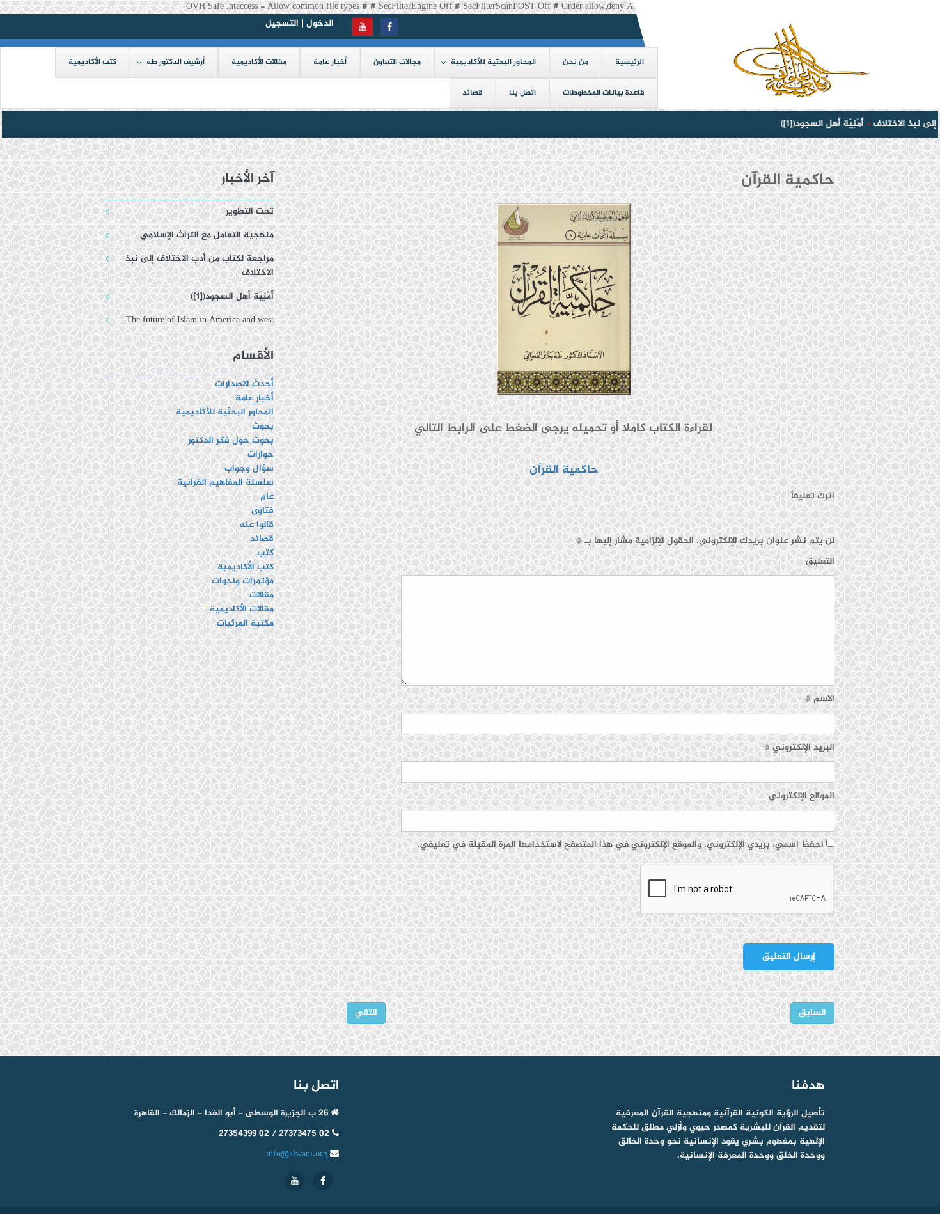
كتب (265, 553)
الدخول (320, 23)
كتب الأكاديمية (245, 567)
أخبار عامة (254, 398)
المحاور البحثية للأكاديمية (225, 412)
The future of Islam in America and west (200, 320)
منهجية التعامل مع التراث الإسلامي (207, 235)
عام (267, 496)
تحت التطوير (250, 211)
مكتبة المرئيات (245, 623)
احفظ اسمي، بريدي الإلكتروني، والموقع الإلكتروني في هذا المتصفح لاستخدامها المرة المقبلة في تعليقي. (621, 845)
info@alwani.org (296, 1154)
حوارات (260, 454)
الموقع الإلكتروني (801, 796)
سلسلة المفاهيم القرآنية (225, 482)
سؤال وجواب (249, 468)
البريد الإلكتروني (799, 748)
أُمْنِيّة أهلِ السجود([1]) (814, 123)
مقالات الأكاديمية (242, 609)
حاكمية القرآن (563, 470)
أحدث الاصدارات (244, 384)
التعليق (820, 562)
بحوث (263, 426)
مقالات (261, 595)
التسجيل (282, 23)
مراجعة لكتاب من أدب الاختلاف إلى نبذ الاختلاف (199, 265)
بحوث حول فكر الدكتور (229, 440)
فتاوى (262, 510)
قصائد (262, 539)
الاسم (819, 699)
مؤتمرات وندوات (243, 581)
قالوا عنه (256, 524)
